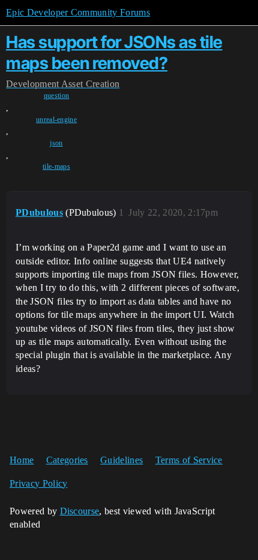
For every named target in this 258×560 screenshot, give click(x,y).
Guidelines (121, 460)
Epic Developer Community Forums (78, 12)
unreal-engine (56, 119)
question (57, 95)
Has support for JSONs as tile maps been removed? (114, 52)
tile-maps (56, 166)
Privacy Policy (38, 483)
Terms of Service (189, 460)
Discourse (80, 511)
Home (22, 460)
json (56, 143)
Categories (67, 460)
